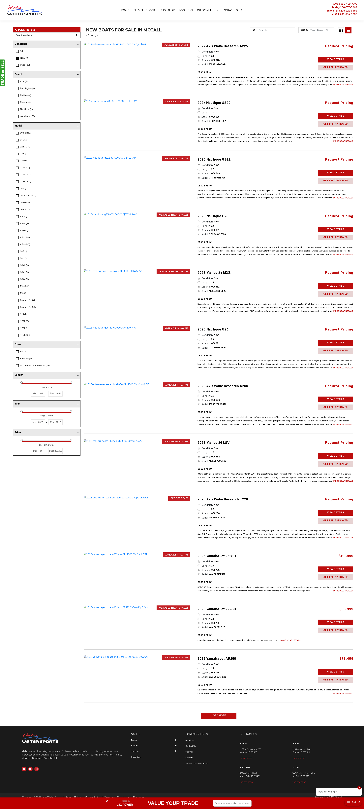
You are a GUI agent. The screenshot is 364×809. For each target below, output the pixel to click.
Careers (189, 757)
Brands (134, 745)
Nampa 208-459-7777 (344, 4)
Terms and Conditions (116, 797)
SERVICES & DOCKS (145, 10)
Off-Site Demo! (179, 498)
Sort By (304, 30)
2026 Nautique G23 (212, 216)
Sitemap (189, 752)
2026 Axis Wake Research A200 (222, 386)
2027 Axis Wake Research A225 (222, 46)
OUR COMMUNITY (207, 10)
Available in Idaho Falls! (173, 215)
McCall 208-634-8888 (344, 14)
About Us (189, 740)
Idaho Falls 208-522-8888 (342, 10)
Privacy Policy (73, 797)
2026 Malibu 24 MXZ (213, 273)
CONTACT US (230, 10)
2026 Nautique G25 (212, 329)
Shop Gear (136, 757)
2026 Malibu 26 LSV (213, 443)
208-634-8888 (299, 782)
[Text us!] (353, 803)
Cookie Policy (92, 797)
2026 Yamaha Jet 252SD (216, 556)
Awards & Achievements (196, 763)
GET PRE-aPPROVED (335, 67)
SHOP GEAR (168, 10)
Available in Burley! (176, 45)
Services (135, 751)
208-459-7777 (246, 758)
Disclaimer (139, 797)
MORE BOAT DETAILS (343, 85)
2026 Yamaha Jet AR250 (216, 659)
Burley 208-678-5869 (344, 7)
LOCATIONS (186, 10)
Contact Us (190, 746)
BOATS (125, 10)
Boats (134, 740)
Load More (218, 715)
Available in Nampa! (176, 101)
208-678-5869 (298, 758)
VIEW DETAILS (335, 59)
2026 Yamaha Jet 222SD (216, 609)
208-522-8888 (246, 782)
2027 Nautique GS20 (213, 103)
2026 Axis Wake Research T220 (222, 499)
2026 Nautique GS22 (214, 159)
